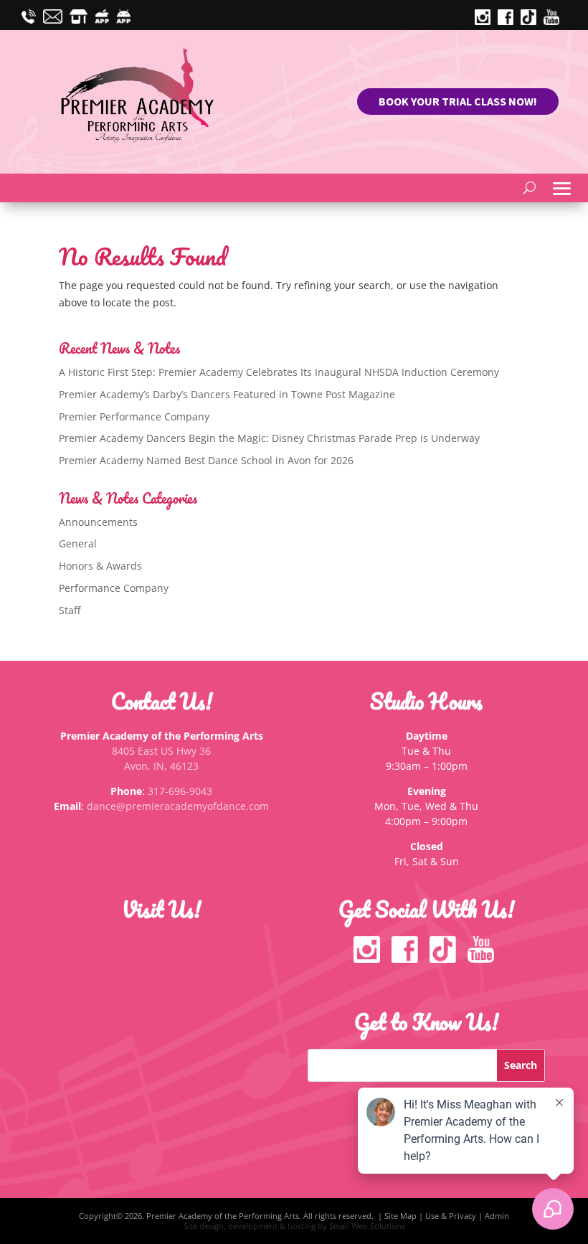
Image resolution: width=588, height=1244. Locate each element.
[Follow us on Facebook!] (509, 21)
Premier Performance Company (134, 416)
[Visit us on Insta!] (486, 21)
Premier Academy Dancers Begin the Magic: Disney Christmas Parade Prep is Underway (269, 438)
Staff (69, 610)
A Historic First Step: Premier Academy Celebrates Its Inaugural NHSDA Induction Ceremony (279, 372)
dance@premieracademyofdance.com (178, 806)
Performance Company (114, 588)
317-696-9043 (180, 791)
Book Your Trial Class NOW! (458, 101)
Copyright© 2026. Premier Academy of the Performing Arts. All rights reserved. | (231, 1215)
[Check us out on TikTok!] (532, 21)
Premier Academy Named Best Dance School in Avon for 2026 (206, 460)
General (78, 543)
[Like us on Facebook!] (408, 959)
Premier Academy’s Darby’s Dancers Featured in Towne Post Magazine (227, 394)
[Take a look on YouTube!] (555, 21)
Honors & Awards (100, 565)
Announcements (98, 522)
